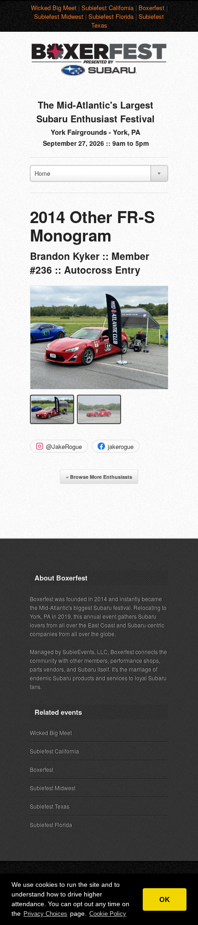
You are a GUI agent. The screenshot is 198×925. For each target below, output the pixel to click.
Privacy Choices (45, 913)
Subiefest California (108, 7)
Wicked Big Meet (53, 7)
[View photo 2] (99, 409)
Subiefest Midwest (58, 16)
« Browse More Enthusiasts (99, 476)
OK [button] (164, 899)
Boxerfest (151, 7)
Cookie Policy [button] (107, 913)
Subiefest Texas (50, 806)
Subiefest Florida (111, 16)
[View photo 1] (52, 409)
